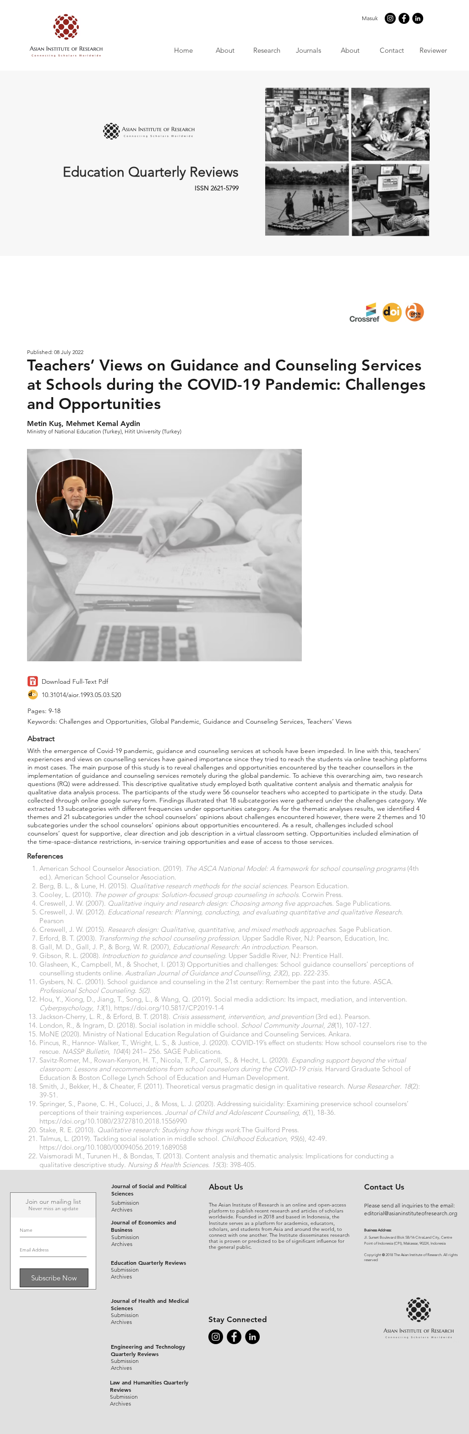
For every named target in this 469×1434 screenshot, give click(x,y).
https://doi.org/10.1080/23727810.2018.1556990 (113, 1121)
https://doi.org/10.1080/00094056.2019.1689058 (113, 1147)
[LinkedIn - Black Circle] (417, 18)
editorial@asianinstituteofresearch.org (410, 1213)
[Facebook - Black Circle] (403, 18)
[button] (308, 50)
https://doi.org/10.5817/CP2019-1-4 (169, 1007)
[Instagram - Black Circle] (390, 18)
